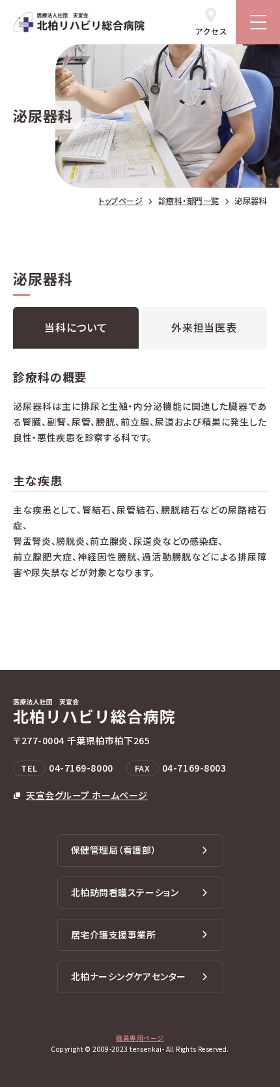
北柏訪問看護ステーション (125, 892)
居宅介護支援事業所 (113, 934)
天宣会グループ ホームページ (87, 795)
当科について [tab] (75, 327)
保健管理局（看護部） (114, 849)
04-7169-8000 (81, 767)
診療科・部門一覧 (188, 200)
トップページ (120, 200)
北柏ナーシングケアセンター (128, 976)
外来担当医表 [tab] (204, 327)
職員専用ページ (140, 1038)
